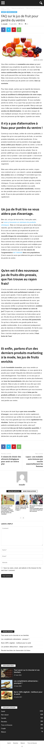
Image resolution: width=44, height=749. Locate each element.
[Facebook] (3, 29)
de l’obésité (17, 252)
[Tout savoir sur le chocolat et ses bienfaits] (6, 673)
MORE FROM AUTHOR (29, 491)
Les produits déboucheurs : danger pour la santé (17, 647)
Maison (3, 732)
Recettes (4, 721)
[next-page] (23, 518)
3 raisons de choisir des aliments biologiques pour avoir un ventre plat (11, 460)
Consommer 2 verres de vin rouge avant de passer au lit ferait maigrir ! (21, 508)
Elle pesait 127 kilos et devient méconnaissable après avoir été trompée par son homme (36, 508)
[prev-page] (21, 518)
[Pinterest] (14, 29)
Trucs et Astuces (6, 725)
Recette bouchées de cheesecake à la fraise (15, 650)
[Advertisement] (22, 604)
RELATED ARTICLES (14, 491)
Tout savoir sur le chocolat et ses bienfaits (15, 635)
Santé (7, 8)
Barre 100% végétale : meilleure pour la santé (16, 643)
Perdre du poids (11, 12)
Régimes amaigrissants (18, 8)
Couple (3, 728)
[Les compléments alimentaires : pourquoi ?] (6, 684)
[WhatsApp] (19, 29)
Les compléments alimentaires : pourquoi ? (15, 639)
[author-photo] (22, 476)
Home (2, 8)
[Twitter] (8, 29)
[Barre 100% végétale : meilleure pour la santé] (6, 695)
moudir (5, 24)
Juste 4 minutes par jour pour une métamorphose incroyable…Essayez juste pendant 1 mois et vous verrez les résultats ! (7, 510)
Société (3, 718)
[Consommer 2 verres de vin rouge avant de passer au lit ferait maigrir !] (22, 500)
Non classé (4, 715)
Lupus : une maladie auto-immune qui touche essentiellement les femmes (34, 461)
